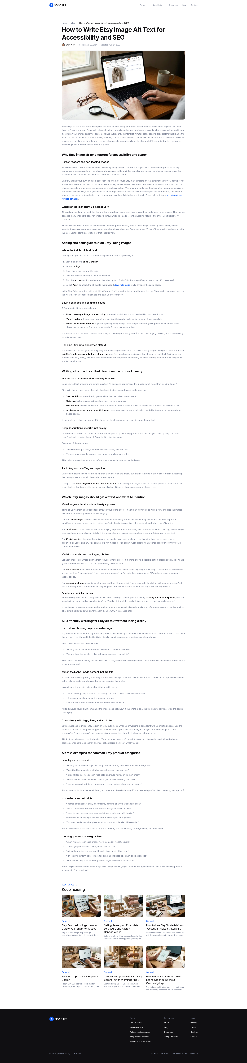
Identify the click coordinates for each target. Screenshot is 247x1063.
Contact (194, 5)
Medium (194, 1053)
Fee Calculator (136, 1023)
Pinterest (177, 1053)
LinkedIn (154, 1053)
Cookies (194, 1032)
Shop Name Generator (139, 1037)
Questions (173, 5)
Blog (184, 5)
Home (64, 23)
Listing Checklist (171, 1037)
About (166, 1023)
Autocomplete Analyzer (140, 1032)
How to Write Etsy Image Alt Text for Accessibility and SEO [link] (104, 23)
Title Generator (136, 1027)
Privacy (194, 1023)
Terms (193, 1027)
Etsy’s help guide (122, 285)
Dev (185, 1053)
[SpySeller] (58, 1019)
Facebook (165, 1053)
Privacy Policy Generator (140, 1041)
